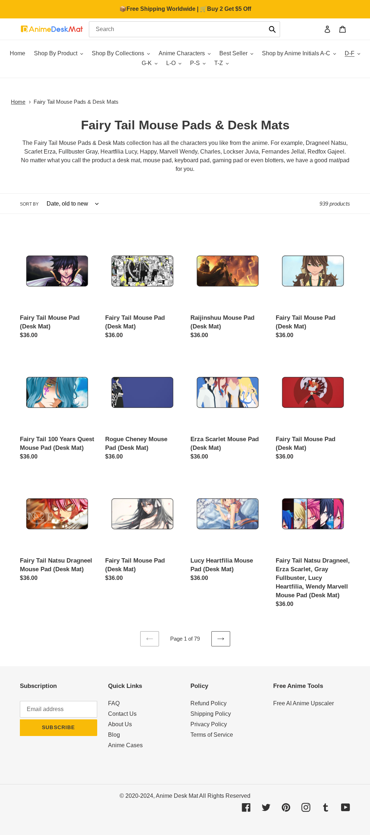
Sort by (29, 204)
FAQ (114, 703)
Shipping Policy (210, 714)
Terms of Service (211, 735)
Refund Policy (208, 703)
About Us (120, 724)
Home (18, 102)
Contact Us (122, 714)
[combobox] (184, 29)
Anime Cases (125, 745)
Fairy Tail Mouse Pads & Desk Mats (76, 102)
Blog (114, 735)
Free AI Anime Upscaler (303, 703)
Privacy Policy (208, 724)
